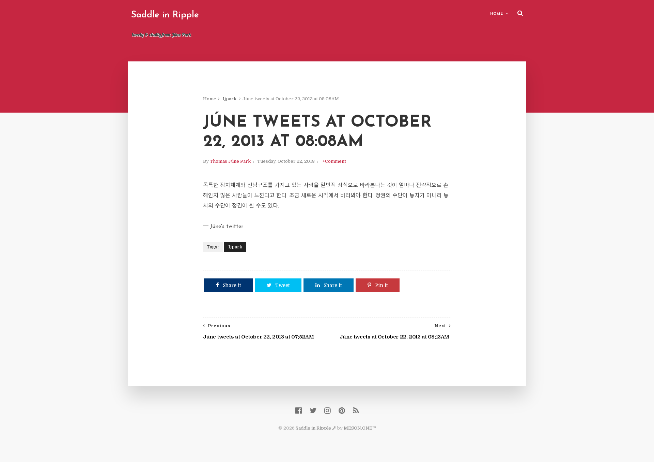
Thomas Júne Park (230, 161)
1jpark (229, 98)
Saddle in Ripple (165, 15)
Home (496, 14)
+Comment (334, 161)
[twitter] (313, 410)
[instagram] (327, 410)
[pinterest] (342, 410)
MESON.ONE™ (360, 428)
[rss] (356, 410)
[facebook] (298, 410)
